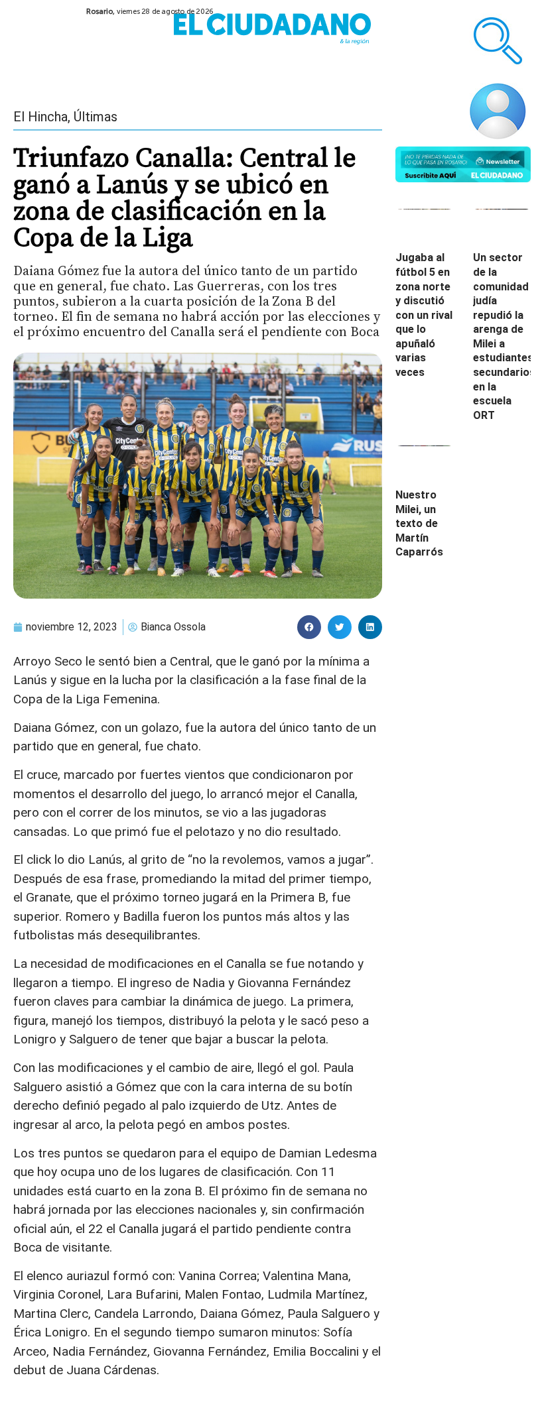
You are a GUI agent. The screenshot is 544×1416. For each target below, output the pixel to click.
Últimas (95, 117)
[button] (309, 627)
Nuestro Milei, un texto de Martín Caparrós (419, 523)
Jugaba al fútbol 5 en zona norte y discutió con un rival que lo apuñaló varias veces (423, 315)
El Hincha (40, 117)
